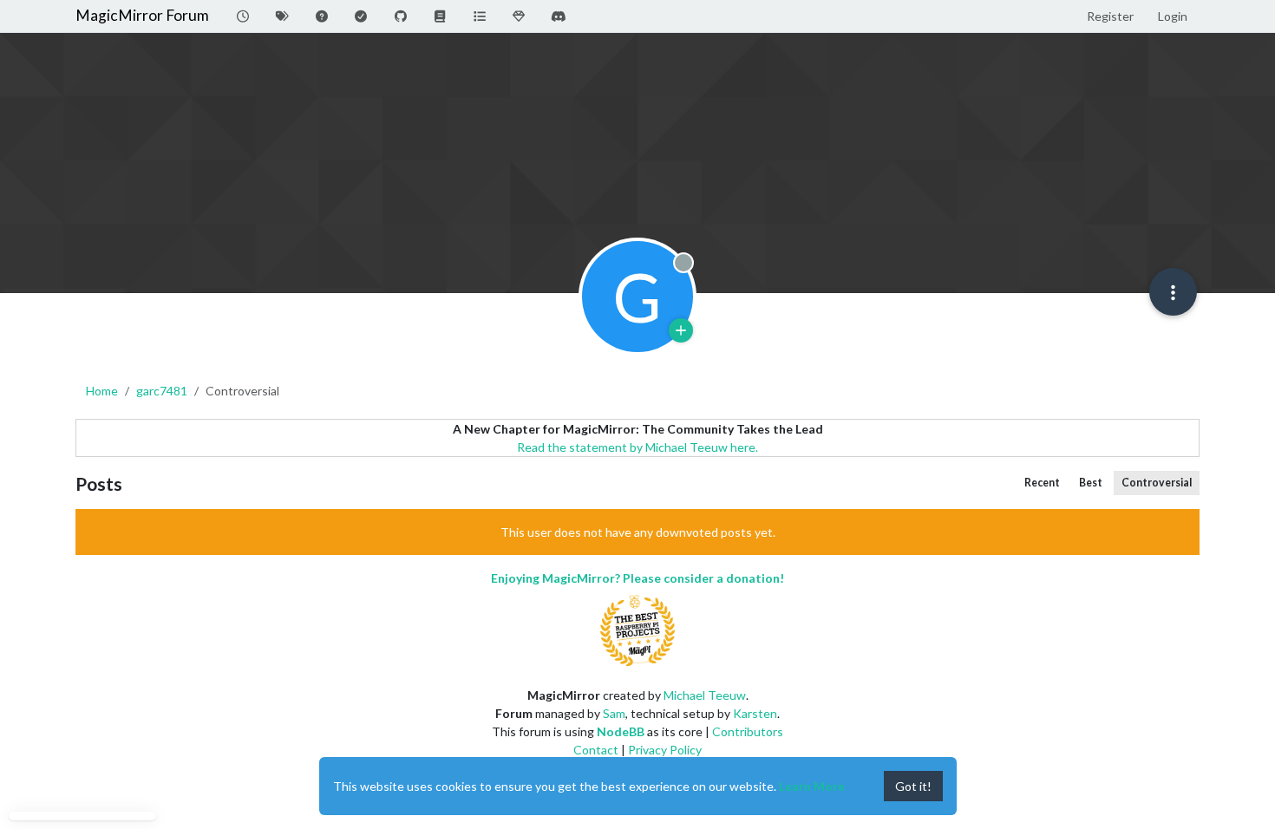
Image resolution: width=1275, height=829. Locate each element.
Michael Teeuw (705, 695)
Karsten (755, 713)
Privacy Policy (665, 749)
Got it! (913, 786)
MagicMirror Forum (142, 15)
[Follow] (681, 330)
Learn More (812, 786)
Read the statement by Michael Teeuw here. (637, 447)
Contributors (747, 731)
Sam (614, 713)
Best (1090, 482)
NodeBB (620, 731)
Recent (1042, 482)
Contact (595, 749)
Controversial (1156, 482)
